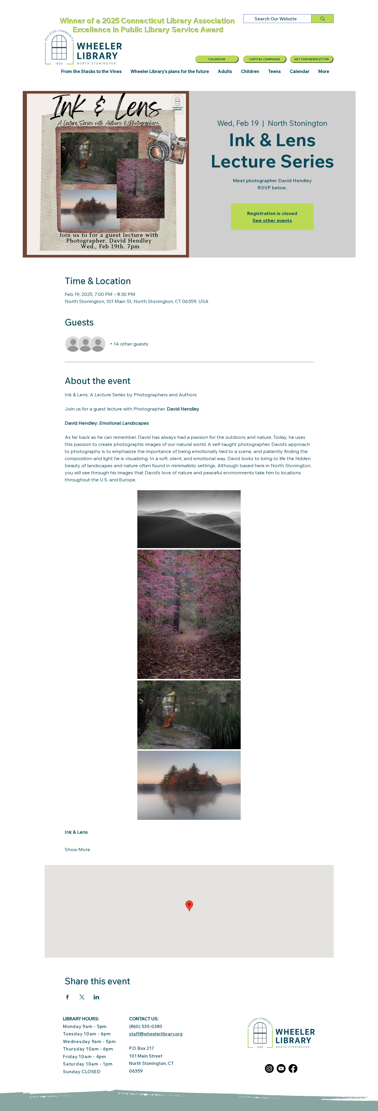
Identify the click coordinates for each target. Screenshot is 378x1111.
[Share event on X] (82, 997)
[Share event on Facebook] (67, 997)
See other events (272, 220)
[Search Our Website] (322, 18)
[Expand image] (189, 519)
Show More (77, 849)
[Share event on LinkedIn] (96, 997)
